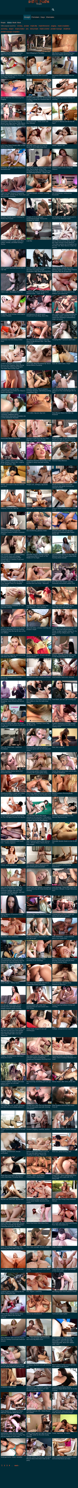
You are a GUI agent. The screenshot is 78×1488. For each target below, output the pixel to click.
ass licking (4, 29)
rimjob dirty (33, 26)
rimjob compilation (63, 26)
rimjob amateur (19, 29)
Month (14, 22)
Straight (27, 17)
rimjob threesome (44, 26)
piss (27, 29)
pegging (53, 26)
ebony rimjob (34, 29)
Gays (43, 17)
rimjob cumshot (44, 29)
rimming (19, 26)
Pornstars (35, 17)
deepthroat (66, 29)
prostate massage (56, 29)
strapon (11, 29)
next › (16, 1465)
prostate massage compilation (10, 32)
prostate (26, 26)
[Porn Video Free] (39, 3)
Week (19, 22)
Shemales (50, 17)
